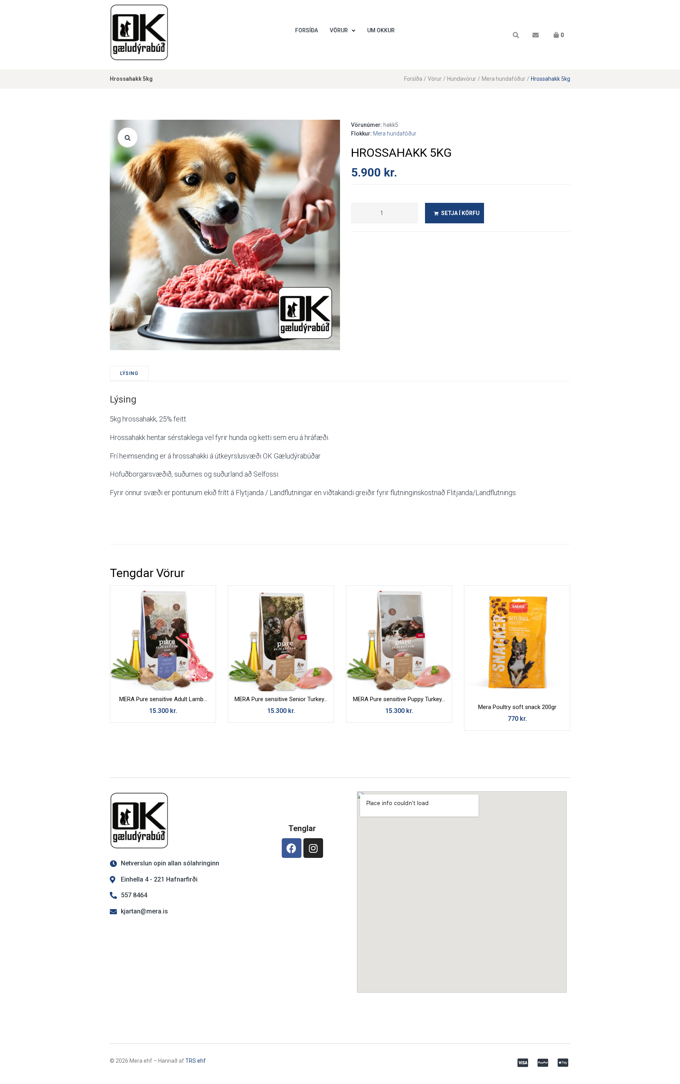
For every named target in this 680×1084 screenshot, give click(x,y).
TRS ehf (195, 1061)
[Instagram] (313, 848)
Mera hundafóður (503, 79)
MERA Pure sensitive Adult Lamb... (163, 699)
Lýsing (129, 373)
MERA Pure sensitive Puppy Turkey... (399, 699)
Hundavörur (461, 79)
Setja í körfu (460, 213)
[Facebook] (291, 848)
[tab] (129, 373)
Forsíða (413, 79)
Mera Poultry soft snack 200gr (517, 707)
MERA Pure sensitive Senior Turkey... (281, 699)
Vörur (435, 79)
